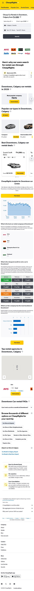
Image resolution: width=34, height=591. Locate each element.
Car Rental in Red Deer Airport (10, 454)
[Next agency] (29, 377)
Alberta (22, 518)
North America (9, 518)
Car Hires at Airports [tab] (8, 423)
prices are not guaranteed (8, 500)
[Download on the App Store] (16, 576)
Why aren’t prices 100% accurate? (13, 511)
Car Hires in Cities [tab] (7, 439)
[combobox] (8, 21)
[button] (3, 3)
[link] (14, 101)
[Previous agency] (4, 377)
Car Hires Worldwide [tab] (8, 431)
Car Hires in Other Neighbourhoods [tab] (12, 427)
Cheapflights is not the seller (11, 505)
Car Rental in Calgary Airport (10, 451)
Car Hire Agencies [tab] (22, 431)
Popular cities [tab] (6, 443)
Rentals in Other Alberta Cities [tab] (22, 435)
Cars (3, 518)
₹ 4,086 (16, 17)
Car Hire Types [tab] (7, 435)
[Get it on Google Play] (5, 576)
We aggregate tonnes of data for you (13, 508)
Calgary (28, 518)
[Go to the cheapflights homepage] (12, 3)
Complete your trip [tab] (20, 439)
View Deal (16, 136)
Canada (17, 518)
